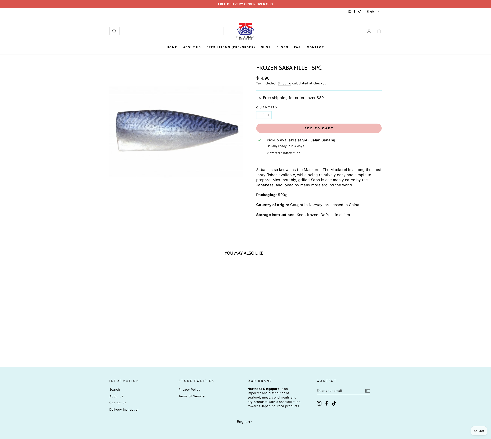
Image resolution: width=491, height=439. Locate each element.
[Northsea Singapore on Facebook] (326, 403)
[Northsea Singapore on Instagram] (319, 403)
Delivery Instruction (124, 409)
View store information (283, 153)
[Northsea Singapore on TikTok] (334, 403)
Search (114, 389)
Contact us (117, 403)
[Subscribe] (367, 391)
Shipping (284, 83)
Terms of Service (192, 396)
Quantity (267, 107)
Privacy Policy (189, 389)
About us (116, 396)
